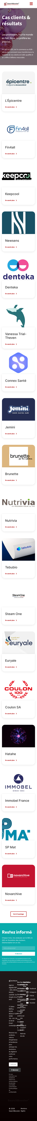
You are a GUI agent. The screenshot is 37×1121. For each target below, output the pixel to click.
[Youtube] (26, 1003)
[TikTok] (26, 995)
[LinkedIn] (26, 999)
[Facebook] (26, 988)
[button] (18, 914)
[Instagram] (26, 992)
